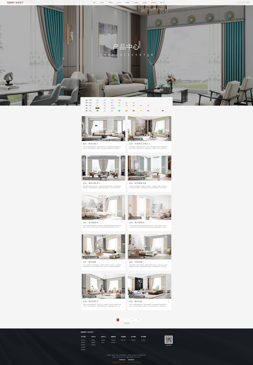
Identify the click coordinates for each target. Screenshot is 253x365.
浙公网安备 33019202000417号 (134, 357)
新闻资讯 (128, 2)
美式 (141, 105)
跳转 (138, 319)
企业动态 (113, 340)
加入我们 (145, 2)
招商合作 (103, 340)
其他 (134, 102)
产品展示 (93, 340)
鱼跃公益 (123, 340)
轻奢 (105, 105)
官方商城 (153, 2)
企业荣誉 (83, 347)
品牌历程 (83, 344)
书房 (119, 102)
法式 (126, 105)
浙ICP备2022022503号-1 (121, 357)
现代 (97, 105)
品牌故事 (83, 342)
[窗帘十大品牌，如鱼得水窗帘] (15, 2)
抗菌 (97, 108)
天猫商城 (143, 340)
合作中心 (119, 2)
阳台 (126, 102)
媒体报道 (113, 342)
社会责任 (136, 2)
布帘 (97, 100)
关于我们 (102, 2)
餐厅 (112, 102)
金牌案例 (93, 342)
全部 (90, 100)
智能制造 (83, 349)
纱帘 (105, 100)
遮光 (105, 108)
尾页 (132, 319)
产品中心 (111, 2)
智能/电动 (113, 108)
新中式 (112, 105)
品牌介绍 (83, 340)
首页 (94, 2)
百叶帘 (119, 100)
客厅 (97, 102)
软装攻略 (93, 344)
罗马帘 (112, 100)
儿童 (148, 105)
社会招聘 (133, 340)
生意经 (102, 342)
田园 (134, 105)
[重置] (170, 99)
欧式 (119, 105)
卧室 (105, 102)
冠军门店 (162, 2)
